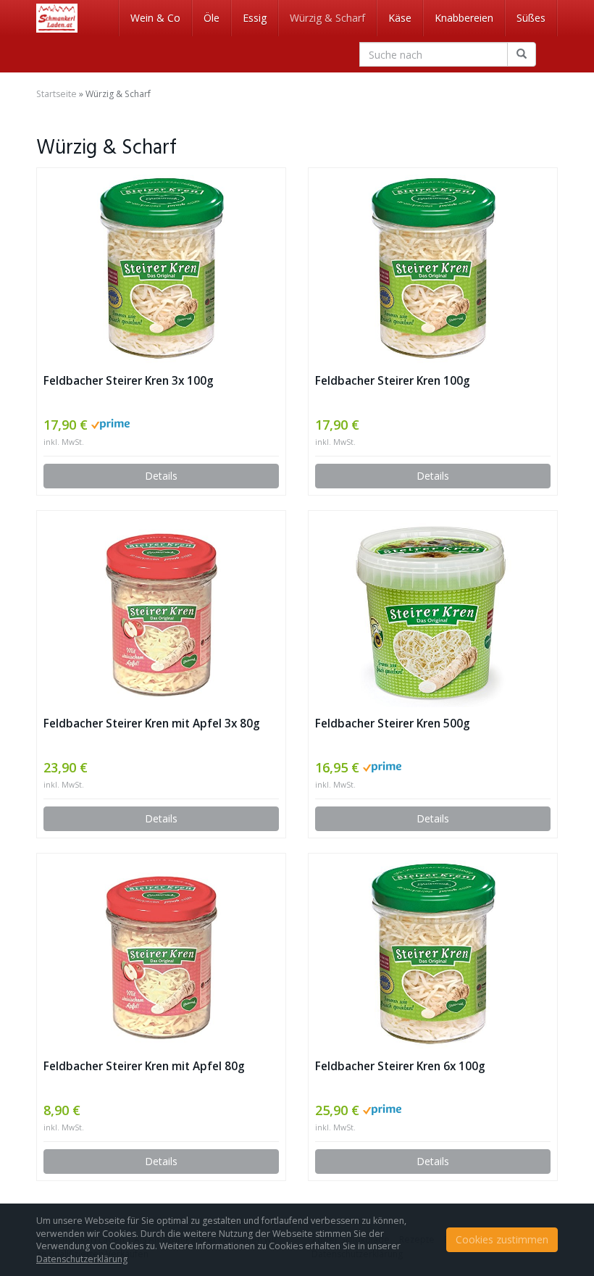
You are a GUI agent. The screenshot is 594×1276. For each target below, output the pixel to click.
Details (161, 476)
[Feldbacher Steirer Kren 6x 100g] (433, 955)
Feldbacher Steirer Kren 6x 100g (400, 1066)
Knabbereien (464, 18)
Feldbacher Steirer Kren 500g (392, 723)
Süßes (530, 18)
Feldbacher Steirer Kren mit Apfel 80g (144, 1066)
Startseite (56, 94)
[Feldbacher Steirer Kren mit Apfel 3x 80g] (161, 612)
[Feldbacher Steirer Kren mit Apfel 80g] (161, 955)
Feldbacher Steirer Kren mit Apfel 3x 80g (151, 723)
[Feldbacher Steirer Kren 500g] (433, 612)
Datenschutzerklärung (81, 1259)
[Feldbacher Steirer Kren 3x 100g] (161, 269)
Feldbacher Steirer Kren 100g (392, 380)
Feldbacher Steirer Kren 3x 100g (128, 380)
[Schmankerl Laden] (56, 18)
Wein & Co (155, 18)
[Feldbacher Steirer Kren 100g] (433, 269)
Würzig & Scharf (327, 18)
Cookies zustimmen (502, 1239)
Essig (255, 18)
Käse (399, 18)
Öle (211, 18)
